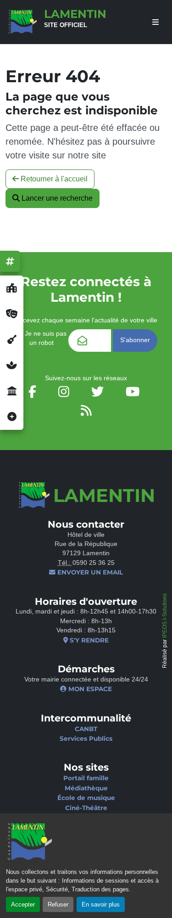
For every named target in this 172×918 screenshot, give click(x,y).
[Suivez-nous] (10, 261)
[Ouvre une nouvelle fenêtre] (11, 288)
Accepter (23, 904)
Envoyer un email (89, 572)
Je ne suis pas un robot (45, 338)
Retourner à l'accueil (53, 179)
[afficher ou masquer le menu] (155, 22)
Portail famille (86, 778)
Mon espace (89, 689)
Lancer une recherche (56, 198)
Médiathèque (86, 788)
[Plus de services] (11, 417)
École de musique (86, 797)
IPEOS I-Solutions (164, 615)
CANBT (86, 728)
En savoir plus (101, 904)
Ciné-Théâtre (86, 807)
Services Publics (86, 738)
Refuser (58, 904)
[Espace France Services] (11, 391)
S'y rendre (88, 640)
